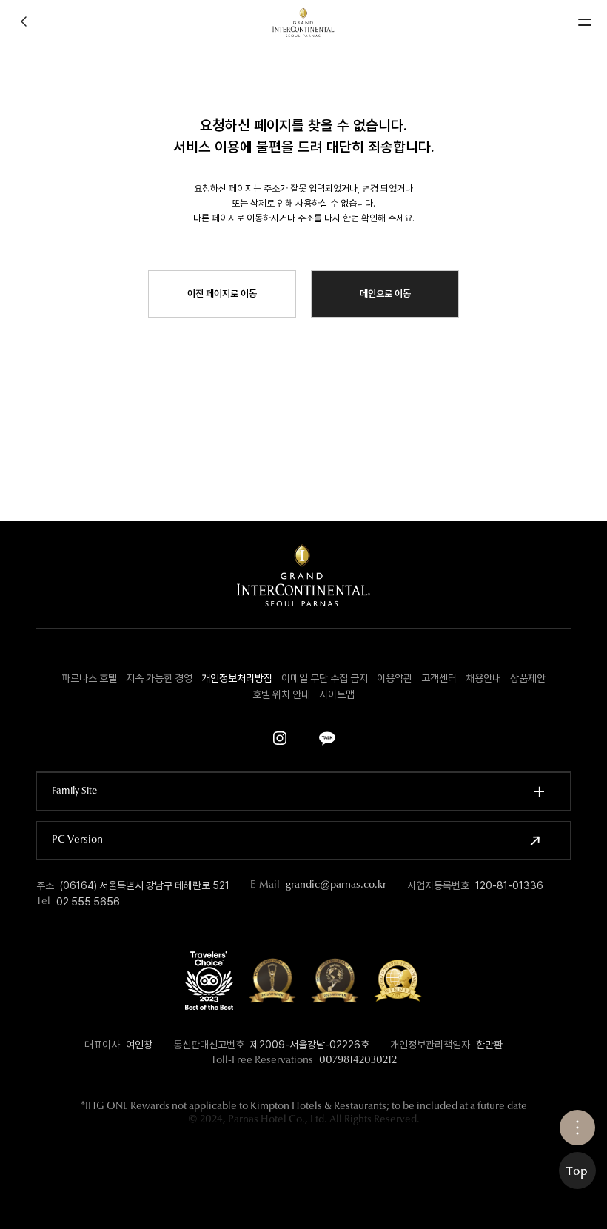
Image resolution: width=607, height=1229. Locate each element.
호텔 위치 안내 (281, 694)
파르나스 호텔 (89, 678)
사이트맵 (337, 694)
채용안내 (483, 678)
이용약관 (394, 678)
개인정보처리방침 (236, 678)
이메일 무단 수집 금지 (324, 678)
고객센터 (439, 678)
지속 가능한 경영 (159, 678)
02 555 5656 (88, 902)
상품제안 (528, 678)
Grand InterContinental (303, 22)
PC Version (77, 840)
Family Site (74, 791)
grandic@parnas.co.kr (336, 885)
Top (577, 1172)
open (577, 1127)
